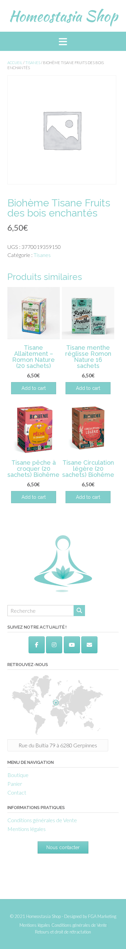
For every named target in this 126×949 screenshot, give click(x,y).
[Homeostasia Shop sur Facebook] (37, 644)
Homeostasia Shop (63, 16)
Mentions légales (26, 829)
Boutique (18, 775)
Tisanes (32, 62)
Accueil (15, 62)
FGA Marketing (102, 916)
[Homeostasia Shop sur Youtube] (72, 644)
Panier (14, 783)
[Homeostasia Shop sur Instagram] (54, 644)
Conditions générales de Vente (42, 820)
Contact (16, 792)
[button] (63, 41)
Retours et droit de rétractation (63, 932)
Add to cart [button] (34, 388)
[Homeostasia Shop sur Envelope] (89, 644)
